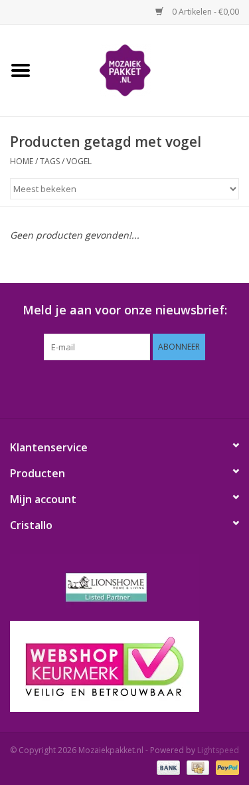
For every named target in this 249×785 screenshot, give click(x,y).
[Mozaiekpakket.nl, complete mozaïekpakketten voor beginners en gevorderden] (145, 69)
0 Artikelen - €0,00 (204, 11)
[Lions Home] (124, 587)
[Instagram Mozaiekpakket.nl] (184, 387)
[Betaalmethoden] (167, 766)
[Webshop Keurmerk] (124, 666)
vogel (79, 161)
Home (21, 161)
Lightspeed (218, 750)
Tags (50, 161)
